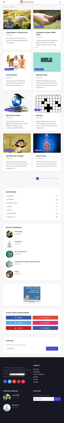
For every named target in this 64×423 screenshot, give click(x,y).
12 (40, 178)
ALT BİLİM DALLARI (12, 203)
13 (42, 178)
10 (34, 178)
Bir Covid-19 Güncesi (20, 251)
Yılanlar (17, 271)
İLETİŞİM (35, 379)
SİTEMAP (35, 382)
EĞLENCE (37, 109)
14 (45, 178)
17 (53, 178)
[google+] (14, 381)
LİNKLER (9, 210)
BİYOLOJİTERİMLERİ (38, 374)
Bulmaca (39, 115)
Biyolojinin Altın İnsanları (15, 156)
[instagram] (23, 381)
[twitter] (10, 381)
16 (50, 178)
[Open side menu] (4, 2)
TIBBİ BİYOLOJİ (38, 150)
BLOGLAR (12, 7)
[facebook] (5, 381)
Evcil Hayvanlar (11, 75)
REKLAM (35, 377)
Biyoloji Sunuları (41, 75)
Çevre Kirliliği (18, 231)
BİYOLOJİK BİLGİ (9, 26)
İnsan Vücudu (41, 156)
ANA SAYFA (6, 7)
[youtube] (19, 381)
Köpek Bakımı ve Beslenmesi (17, 32)
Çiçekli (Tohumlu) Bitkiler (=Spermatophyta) (27, 261)
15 (48, 178)
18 (56, 178)
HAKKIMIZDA (36, 372)
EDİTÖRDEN (10, 196)
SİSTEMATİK (10, 199)
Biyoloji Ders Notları (13, 115)
